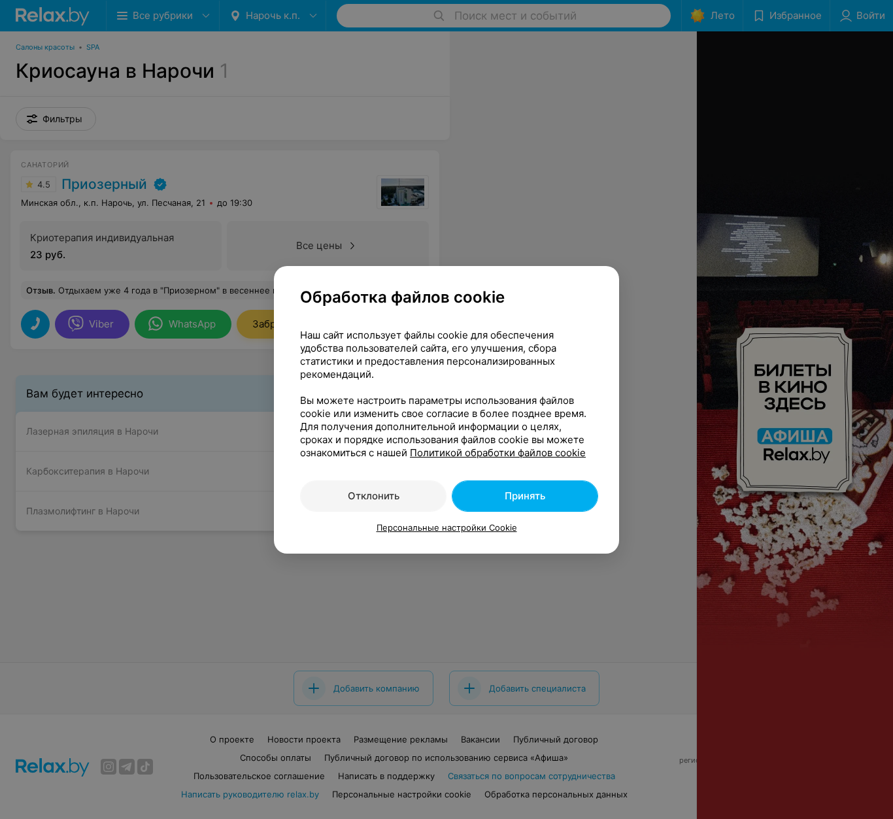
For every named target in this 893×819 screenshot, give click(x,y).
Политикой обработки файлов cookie (498, 452)
